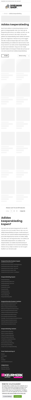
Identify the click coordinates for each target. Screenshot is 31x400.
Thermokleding (5, 295)
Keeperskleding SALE (6, 296)
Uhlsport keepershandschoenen (9, 312)
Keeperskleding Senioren (7, 281)
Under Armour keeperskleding (9, 346)
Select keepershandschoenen (9, 320)
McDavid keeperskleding (7, 343)
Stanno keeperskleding (7, 333)
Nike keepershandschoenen (8, 305)
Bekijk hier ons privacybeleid (11, 384)
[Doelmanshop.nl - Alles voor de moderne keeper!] (14, 6)
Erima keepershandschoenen (9, 316)
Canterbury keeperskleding (8, 339)
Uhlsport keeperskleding (7, 335)
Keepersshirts (4, 289)
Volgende (22, 211)
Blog (2, 358)
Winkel (5, 13)
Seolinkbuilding (5, 367)
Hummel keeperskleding (7, 337)
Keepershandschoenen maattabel (10, 272)
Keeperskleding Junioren (7, 283)
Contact (3, 360)
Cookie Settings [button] (7, 396)
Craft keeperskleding (6, 341)
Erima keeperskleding (6, 344)
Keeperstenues (5, 285)
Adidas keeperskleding (7, 331)
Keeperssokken (5, 291)
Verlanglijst (4, 356)
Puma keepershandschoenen (9, 314)
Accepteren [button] (18, 396)
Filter (6, 56)
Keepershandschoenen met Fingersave (11, 264)
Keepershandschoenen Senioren (9, 266)
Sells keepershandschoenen (8, 324)
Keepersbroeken (5, 287)
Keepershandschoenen (7, 262)
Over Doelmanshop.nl (7, 361)
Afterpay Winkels (5, 369)
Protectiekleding (5, 293)
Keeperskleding (5, 279)
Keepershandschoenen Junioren (9, 268)
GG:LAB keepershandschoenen (9, 322)
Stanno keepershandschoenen (9, 307)
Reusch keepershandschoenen (9, 310)
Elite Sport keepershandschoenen (10, 308)
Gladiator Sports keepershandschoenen (11, 318)
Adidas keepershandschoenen (9, 303)
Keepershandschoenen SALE (8, 270)
